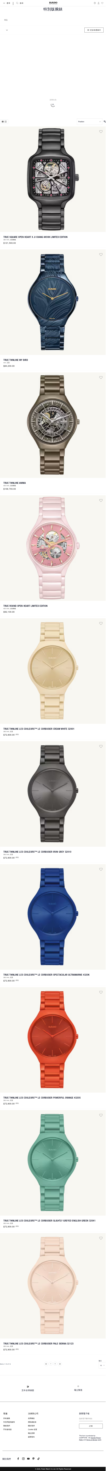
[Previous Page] (46, 1364)
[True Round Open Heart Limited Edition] (53, 548)
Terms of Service (91, 1440)
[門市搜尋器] (94, 3)
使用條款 (31, 1418)
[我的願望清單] (102, 3)
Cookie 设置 (32, 1429)
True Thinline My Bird (15, 359)
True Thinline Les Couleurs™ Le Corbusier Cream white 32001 (39, 728)
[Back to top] (53, 105)
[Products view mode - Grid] (5, 121)
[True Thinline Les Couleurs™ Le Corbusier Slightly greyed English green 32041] (53, 1163)
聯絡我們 (6, 1425)
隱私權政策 (32, 1422)
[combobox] (6, 30)
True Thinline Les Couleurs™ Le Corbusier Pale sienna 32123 (38, 1343)
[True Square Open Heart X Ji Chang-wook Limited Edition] (53, 179)
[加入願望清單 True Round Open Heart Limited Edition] (101, 500)
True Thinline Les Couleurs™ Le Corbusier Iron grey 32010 (37, 851)
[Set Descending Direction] (105, 121)
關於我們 (31, 1425)
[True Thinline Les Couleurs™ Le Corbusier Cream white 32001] (53, 671)
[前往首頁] (53, 3)
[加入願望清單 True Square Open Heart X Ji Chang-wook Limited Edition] (101, 131)
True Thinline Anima (14, 482)
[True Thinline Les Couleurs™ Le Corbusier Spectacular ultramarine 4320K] (53, 917)
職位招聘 (31, 1433)
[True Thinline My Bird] (53, 302)
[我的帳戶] (98, 3)
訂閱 (91, 1426)
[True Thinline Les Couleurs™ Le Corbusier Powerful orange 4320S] (53, 1040)
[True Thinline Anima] (53, 425)
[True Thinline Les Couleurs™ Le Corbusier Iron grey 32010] (53, 794)
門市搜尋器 (7, 1429)
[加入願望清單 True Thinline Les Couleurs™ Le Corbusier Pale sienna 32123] (101, 1238)
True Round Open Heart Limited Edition (25, 605)
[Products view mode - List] (2, 121)
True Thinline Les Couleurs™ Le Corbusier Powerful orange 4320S (42, 1097)
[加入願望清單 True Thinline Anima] (101, 377)
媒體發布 (31, 1437)
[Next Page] (60, 1364)
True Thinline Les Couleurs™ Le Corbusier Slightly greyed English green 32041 (49, 1220)
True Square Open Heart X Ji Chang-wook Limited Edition (35, 236)
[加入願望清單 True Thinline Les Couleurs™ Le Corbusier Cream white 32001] (101, 623)
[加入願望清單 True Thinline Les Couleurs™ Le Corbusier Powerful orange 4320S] (101, 992)
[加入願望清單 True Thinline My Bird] (101, 254)
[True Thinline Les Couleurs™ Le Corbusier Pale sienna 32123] (53, 1286)
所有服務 (6, 1418)
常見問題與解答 (9, 1422)
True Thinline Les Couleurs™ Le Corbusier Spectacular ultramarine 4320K (46, 974)
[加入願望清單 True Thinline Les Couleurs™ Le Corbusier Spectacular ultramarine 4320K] (101, 869)
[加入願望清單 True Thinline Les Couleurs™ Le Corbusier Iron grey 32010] (101, 746)
